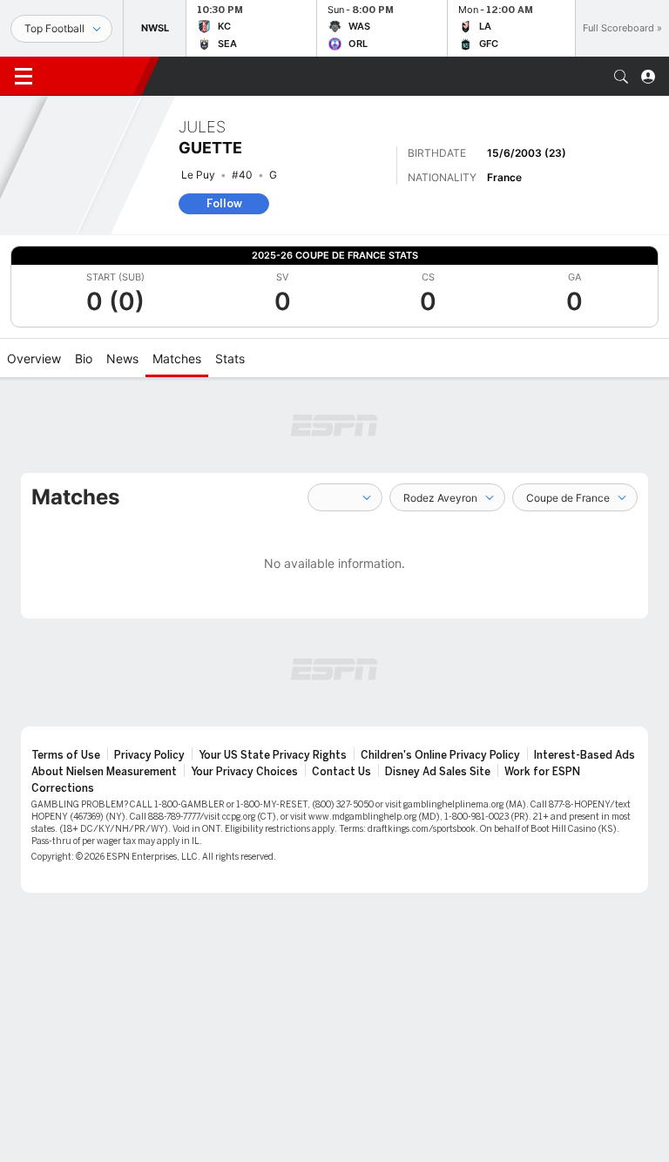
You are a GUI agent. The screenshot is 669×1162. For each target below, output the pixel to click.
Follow (224, 203)
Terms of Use (65, 755)
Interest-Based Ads (584, 755)
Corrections (62, 788)
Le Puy (198, 174)
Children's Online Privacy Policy (440, 755)
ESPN (94, 76)
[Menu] (23, 76)
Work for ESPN (542, 772)
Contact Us (341, 772)
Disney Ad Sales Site (437, 772)
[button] (621, 77)
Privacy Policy (149, 755)
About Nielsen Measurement (104, 772)
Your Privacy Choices (244, 772)
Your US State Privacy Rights (273, 755)
